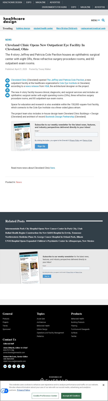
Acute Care (41, 319)
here (52, 168)
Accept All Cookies (71, 396)
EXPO (28, 2)
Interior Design (42, 329)
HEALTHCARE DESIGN (12, 2)
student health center (43, 28)
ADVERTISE (55, 2)
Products (6, 319)
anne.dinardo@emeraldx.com (14, 353)
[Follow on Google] (23, 366)
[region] (54, 391)
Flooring (74, 326)
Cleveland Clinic (19, 80)
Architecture (41, 322)
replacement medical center (94, 28)
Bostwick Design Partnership (59, 116)
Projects (5, 322)
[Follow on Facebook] (14, 366)
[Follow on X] (18, 366)
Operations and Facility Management (50, 333)
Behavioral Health (43, 326)
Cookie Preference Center (45, 396)
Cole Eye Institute (68, 83)
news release (32, 86)
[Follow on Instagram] (9, 366)
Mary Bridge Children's (66, 28)
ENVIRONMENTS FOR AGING (54, 7)
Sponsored (6, 329)
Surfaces (74, 333)
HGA (47, 86)
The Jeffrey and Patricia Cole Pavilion (65, 80)
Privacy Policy (23, 390)
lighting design (23, 28)
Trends (5, 326)
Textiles (73, 336)
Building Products (78, 322)
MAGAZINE (41, 2)
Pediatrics (40, 336)
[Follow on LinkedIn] (5, 366)
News (8, 39)
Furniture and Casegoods (80, 329)
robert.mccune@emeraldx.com (14, 361)
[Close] (103, 385)
